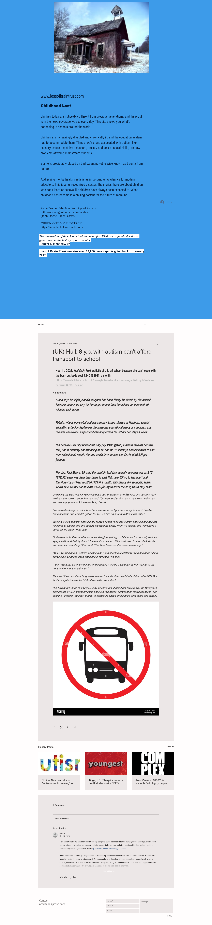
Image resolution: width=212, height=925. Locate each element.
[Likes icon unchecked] (61, 877)
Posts (41, 324)
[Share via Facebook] (54, 727)
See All (170, 746)
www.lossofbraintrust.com (62, 96)
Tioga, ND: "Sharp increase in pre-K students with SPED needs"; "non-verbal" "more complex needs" (106, 782)
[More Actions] (157, 835)
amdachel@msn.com (52, 904)
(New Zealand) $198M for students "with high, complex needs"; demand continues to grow (152, 782)
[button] (145, 324)
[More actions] (157, 343)
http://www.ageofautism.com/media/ (65, 212)
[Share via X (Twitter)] (61, 727)
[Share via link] (75, 727)
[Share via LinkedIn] (68, 727)
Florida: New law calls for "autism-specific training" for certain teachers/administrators (58, 782)
